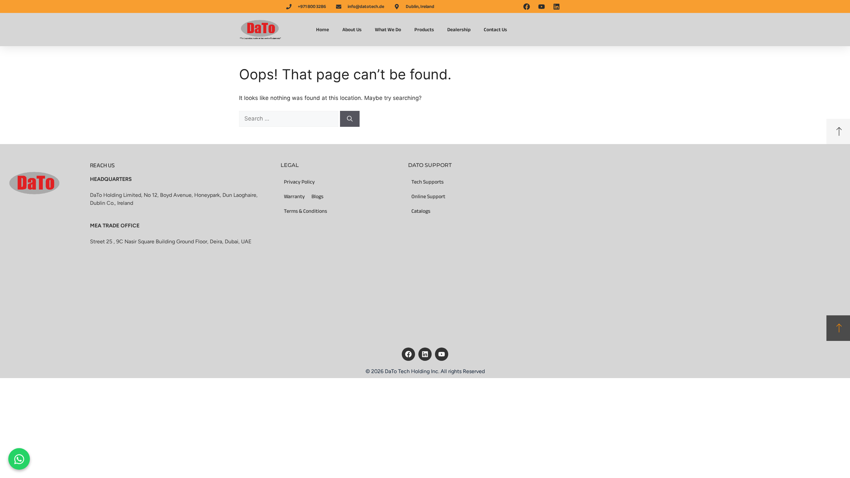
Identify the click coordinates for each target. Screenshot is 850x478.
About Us (352, 29)
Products (424, 29)
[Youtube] (441, 354)
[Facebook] (408, 354)
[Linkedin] (425, 354)
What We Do (388, 29)
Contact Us (495, 29)
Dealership (458, 29)
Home (322, 29)
